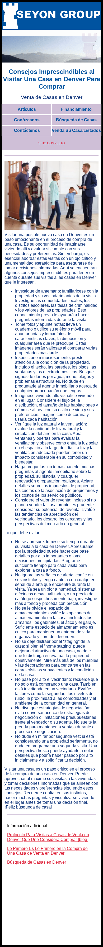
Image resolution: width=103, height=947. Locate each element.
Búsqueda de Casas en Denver (36, 862)
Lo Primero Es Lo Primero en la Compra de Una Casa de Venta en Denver (47, 850)
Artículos (27, 109)
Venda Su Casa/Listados (76, 130)
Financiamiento (76, 109)
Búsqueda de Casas (76, 120)
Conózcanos (27, 120)
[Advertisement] (51, 911)
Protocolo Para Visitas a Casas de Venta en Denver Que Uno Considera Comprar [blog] (48, 837)
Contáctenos (27, 130)
